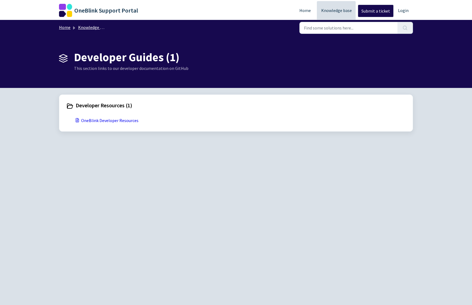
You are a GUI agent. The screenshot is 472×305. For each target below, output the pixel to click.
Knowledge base (336, 10)
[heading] (150, 106)
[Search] (405, 28)
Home (305, 10)
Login (403, 10)
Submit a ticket (375, 11)
